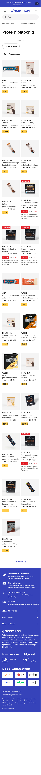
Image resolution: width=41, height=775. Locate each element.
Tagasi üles (18, 561)
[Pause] (37, 3)
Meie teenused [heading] (8, 616)
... (17, 24)
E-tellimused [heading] (8, 609)
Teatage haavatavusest (11, 683)
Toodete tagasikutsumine (12, 686)
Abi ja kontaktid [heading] (9, 603)
